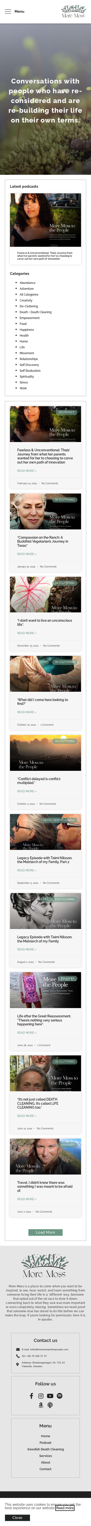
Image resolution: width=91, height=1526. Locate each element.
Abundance (27, 283)
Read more (65, 1508)
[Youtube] (50, 1395)
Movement (27, 353)
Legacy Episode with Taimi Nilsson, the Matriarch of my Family (44, 939)
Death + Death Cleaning (35, 312)
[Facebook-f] (31, 1395)
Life (22, 347)
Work (23, 388)
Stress (24, 382)
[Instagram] (40, 1395)
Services (45, 1456)
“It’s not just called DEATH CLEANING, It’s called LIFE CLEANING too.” (37, 1103)
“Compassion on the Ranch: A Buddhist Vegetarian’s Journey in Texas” (42, 542)
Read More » (26, 471)
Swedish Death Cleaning (45, 1449)
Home (24, 341)
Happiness (27, 329)
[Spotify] (59, 1395)
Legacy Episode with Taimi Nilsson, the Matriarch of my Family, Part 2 (44, 860)
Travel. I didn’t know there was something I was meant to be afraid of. (45, 1187)
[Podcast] (50, 1405)
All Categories (29, 294)
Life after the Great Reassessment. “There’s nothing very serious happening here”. (44, 1020)
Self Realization (30, 370)
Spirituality (27, 376)
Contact (45, 1469)
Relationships (29, 359)
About (45, 1462)
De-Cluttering (29, 306)
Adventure (27, 288)
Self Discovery (29, 365)
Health (24, 335)
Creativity (26, 300)
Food (23, 324)
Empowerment (30, 318)
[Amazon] (40, 1405)
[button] (45, 1232)
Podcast (45, 1442)
